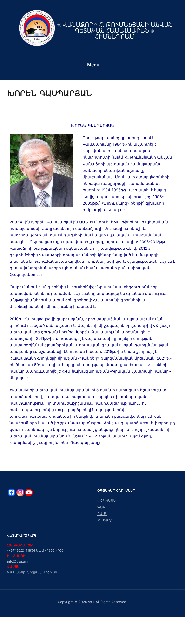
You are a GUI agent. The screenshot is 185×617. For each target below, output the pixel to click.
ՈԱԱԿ (102, 513)
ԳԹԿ (101, 507)
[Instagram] (20, 492)
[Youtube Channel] (29, 492)
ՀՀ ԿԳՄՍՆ (106, 500)
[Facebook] (11, 492)
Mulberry (104, 520)
